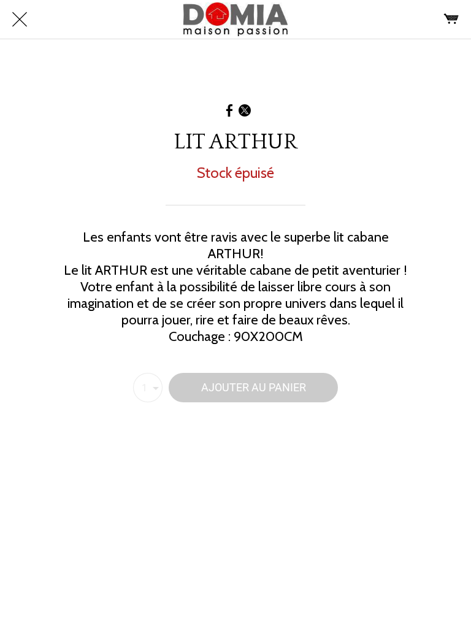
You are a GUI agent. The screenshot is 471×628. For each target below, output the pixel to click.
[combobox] (148, 387)
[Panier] (451, 19)
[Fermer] (19, 19)
